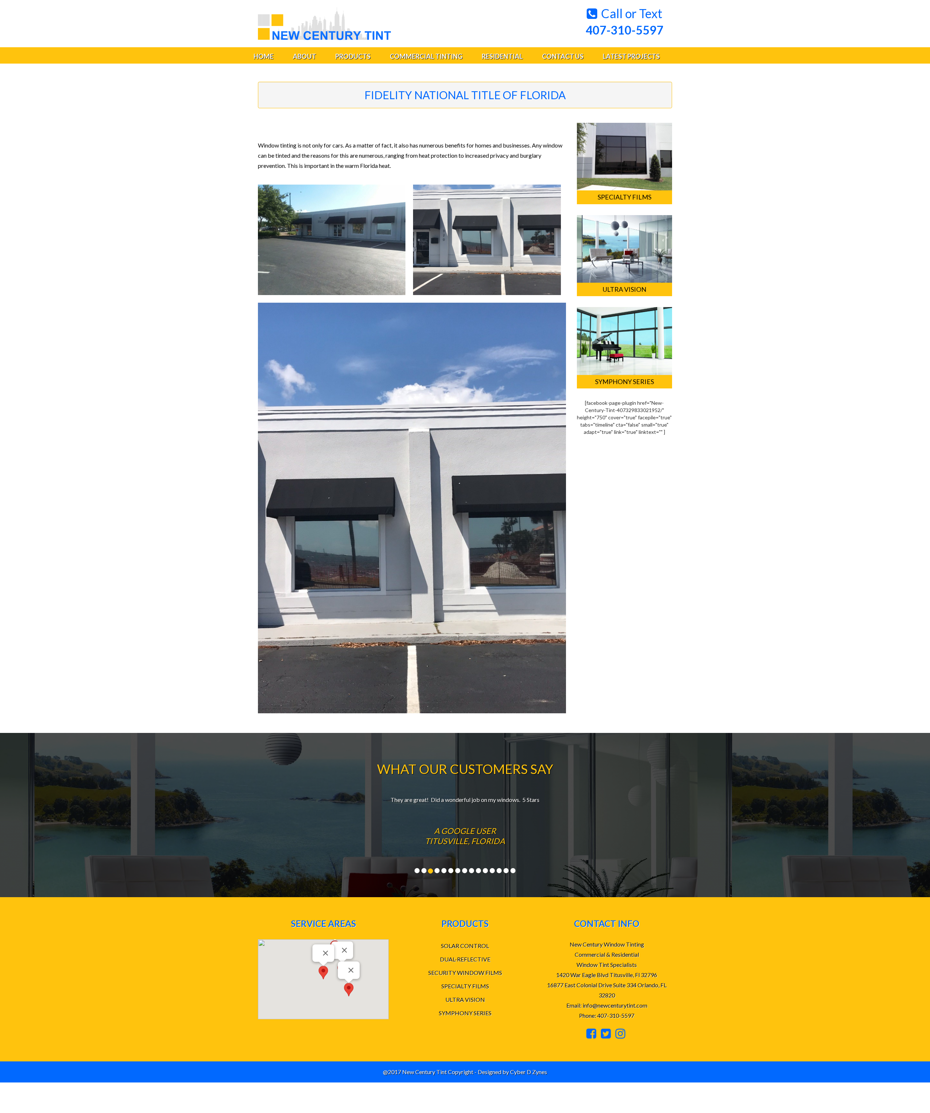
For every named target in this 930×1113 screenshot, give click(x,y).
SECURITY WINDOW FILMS (465, 972)
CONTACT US (562, 56)
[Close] (344, 950)
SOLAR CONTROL (465, 945)
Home (264, 56)
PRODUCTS (353, 56)
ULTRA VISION (465, 999)
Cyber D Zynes (528, 1071)
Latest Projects (631, 56)
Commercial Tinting (426, 56)
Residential (502, 56)
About (304, 56)
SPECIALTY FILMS (465, 986)
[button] (348, 989)
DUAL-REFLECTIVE (465, 959)
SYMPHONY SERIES (465, 1012)
